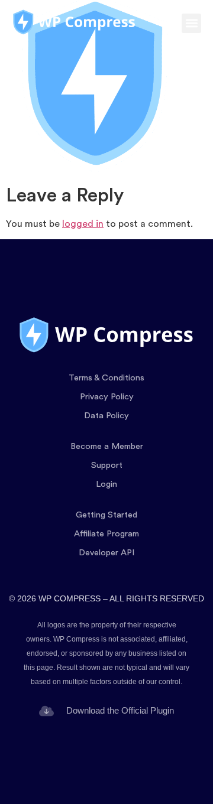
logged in (83, 224)
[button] (191, 23)
